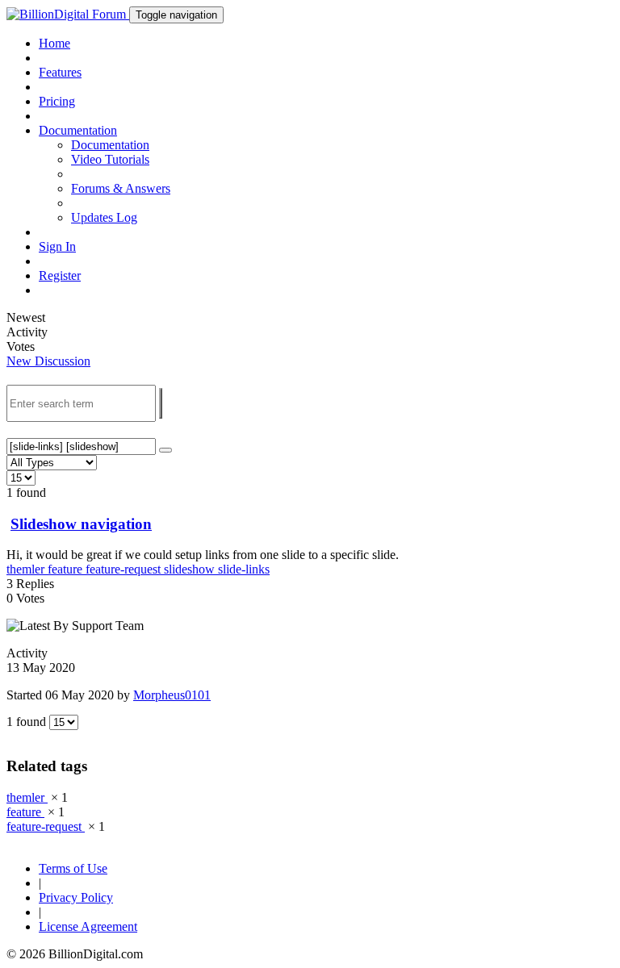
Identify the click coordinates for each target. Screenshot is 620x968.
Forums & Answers (120, 188)
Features (60, 72)
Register (60, 275)
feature (67, 569)
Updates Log (104, 217)
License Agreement (88, 926)
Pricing (57, 101)
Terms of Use (73, 868)
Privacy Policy (76, 897)
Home (54, 43)
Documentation (110, 145)
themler (27, 569)
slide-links (244, 569)
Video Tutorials (110, 159)
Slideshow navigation (81, 523)
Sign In (57, 246)
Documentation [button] (78, 130)
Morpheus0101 (172, 695)
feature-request (125, 569)
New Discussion (48, 361)
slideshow (191, 569)
